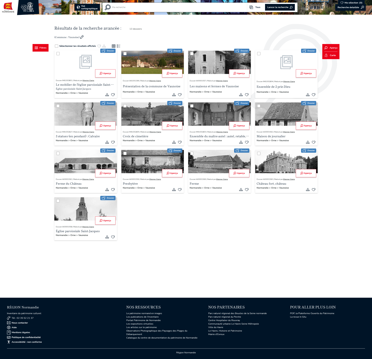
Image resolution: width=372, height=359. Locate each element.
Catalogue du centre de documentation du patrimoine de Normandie (161, 337)
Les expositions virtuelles (139, 323)
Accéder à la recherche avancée (350, 7)
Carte (333, 55)
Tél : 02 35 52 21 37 (23, 318)
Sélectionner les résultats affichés (77, 46)
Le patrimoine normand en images (144, 313)
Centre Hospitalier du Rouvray (224, 320)
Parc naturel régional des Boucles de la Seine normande (237, 313)
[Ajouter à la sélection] (113, 95)
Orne (73, 93)
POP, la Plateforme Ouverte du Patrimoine (312, 313)
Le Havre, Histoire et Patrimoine (225, 330)
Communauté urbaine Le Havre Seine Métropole (233, 323)
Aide (14, 327)
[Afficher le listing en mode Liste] (118, 46)
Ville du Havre (215, 327)
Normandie (62, 93)
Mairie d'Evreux (216, 334)
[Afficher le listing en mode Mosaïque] (113, 46)
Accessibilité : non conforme (27, 342)
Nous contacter (20, 322)
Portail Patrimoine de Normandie (143, 320)
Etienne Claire (88, 80)
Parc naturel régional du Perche (224, 316)
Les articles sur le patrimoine (141, 327)
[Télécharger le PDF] (107, 95)
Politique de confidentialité (26, 337)
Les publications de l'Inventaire (142, 316)
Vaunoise (83, 93)
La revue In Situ (298, 316)
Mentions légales (21, 332)
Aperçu (107, 73)
